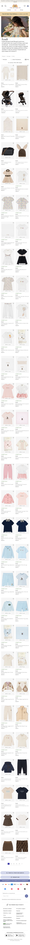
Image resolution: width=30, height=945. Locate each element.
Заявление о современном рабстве (21, 923)
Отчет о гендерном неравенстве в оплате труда (8, 920)
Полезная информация (21, 920)
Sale (15, 10)
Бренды (21, 10)
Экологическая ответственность (6, 927)
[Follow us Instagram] (12, 889)
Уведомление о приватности (19, 913)
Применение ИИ (20, 916)
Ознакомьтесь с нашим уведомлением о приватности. (11, 899)
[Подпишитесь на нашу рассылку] (26, 896)
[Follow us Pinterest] (18, 889)
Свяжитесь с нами (7, 913)
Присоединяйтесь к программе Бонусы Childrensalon (15, 880)
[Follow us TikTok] (25, 889)
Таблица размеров (7, 917)
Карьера (18, 910)
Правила (18, 918)
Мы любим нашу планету (16, 905)
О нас (4, 915)
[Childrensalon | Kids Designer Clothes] (15, 5)
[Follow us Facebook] (5, 889)
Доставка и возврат (7, 908)
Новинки (9, 10)
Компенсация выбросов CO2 (7, 924)
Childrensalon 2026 (17, 939)
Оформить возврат (7, 910)
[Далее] (22, 864)
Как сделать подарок (20, 908)
